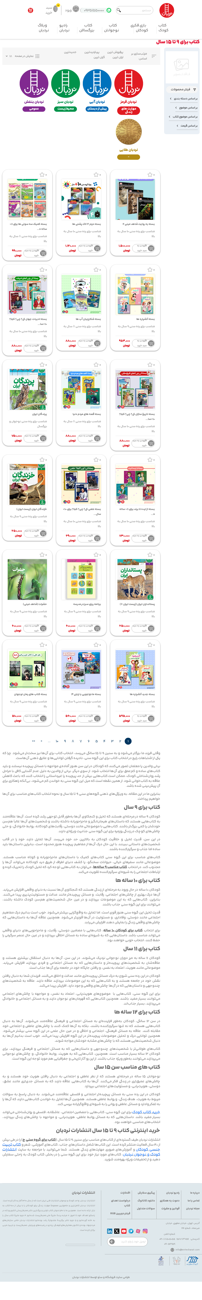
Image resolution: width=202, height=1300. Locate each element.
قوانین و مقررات (170, 1208)
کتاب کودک (163, 28)
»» (33, 741)
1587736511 (183, 1239)
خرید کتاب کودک (146, 1112)
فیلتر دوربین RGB (120, 1213)
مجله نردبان (193, 1208)
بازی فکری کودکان (139, 28)
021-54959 (169, 1244)
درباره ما (195, 1193)
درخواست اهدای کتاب (120, 1203)
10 (57, 741)
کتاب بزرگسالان (86, 28)
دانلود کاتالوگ (146, 1200)
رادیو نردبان (64, 28)
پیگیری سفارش (146, 1193)
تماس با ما (194, 1200)
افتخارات (125, 1193)
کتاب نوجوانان (111, 28)
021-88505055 (167, 1239)
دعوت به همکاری (170, 1200)
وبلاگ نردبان (43, 28)
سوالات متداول (146, 1208)
